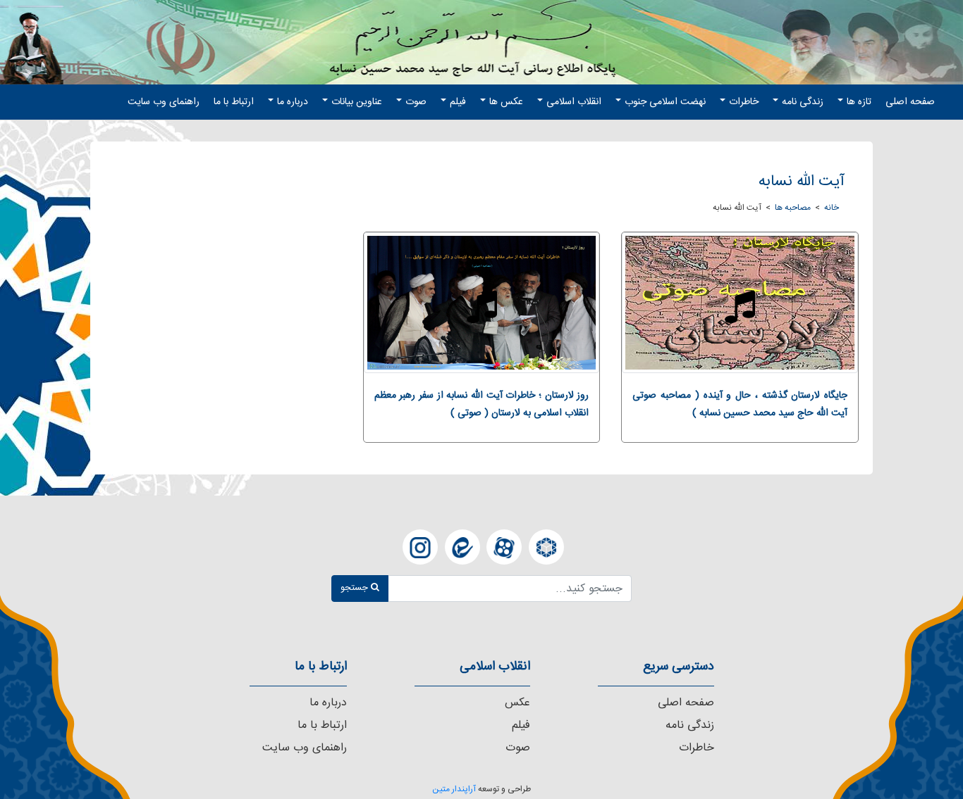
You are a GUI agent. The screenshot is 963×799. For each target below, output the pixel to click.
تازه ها (859, 102)
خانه (831, 207)
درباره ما (292, 102)
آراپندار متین (454, 789)
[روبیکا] (546, 547)
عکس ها (506, 102)
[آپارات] (504, 547)
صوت (416, 102)
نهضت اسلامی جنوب (665, 102)
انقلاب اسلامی (573, 102)
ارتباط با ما (234, 102)
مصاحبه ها (793, 207)
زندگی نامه (802, 102)
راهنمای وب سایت (164, 102)
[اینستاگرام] (420, 547)
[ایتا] (462, 547)
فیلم (458, 102)
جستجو (356, 588)
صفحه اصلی (910, 102)
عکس (517, 702)
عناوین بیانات (356, 102)
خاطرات (744, 102)
